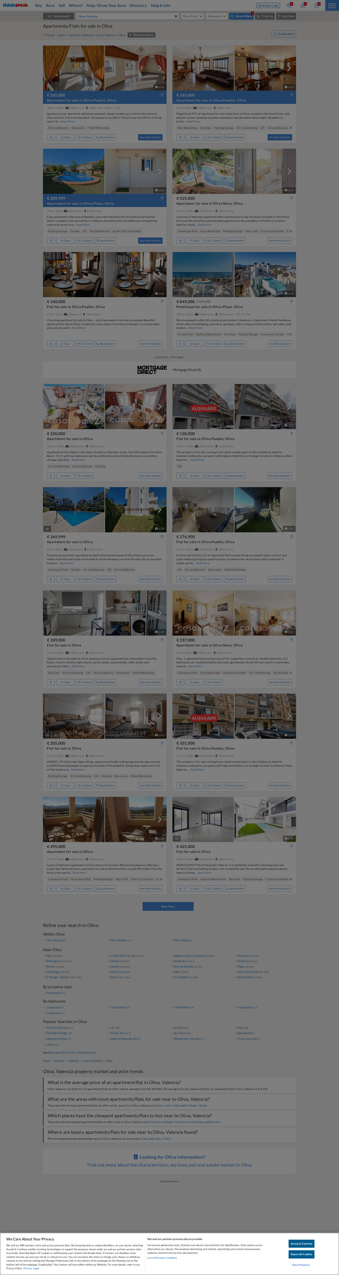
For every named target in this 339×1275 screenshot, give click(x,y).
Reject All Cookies (301, 1254)
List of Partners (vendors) (162, 1257)
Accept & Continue (301, 1243)
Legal (36, 1268)
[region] (169, 1254)
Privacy (27, 1268)
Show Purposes (301, 1264)
